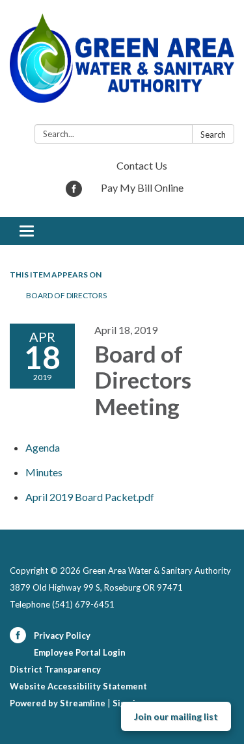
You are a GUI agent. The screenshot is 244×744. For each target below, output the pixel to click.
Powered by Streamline (57, 703)
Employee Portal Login (80, 652)
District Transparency (55, 669)
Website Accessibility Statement (78, 686)
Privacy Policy (62, 635)
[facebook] (74, 192)
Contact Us (141, 165)
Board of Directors (66, 295)
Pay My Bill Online (142, 187)
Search (213, 134)
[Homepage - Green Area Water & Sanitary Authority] (122, 64)
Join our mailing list (176, 716)
